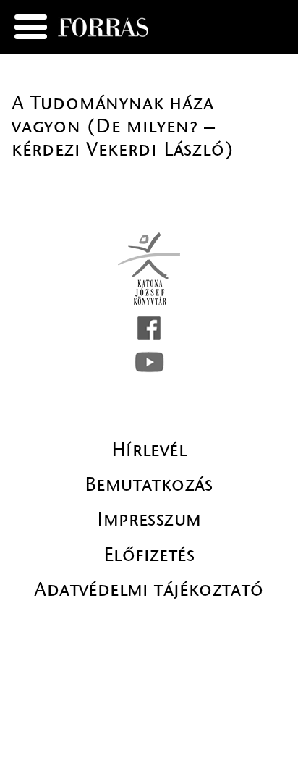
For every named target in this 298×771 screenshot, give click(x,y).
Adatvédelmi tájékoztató (148, 589)
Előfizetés (149, 554)
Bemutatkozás (149, 484)
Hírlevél (149, 449)
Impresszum (149, 519)
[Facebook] (149, 328)
